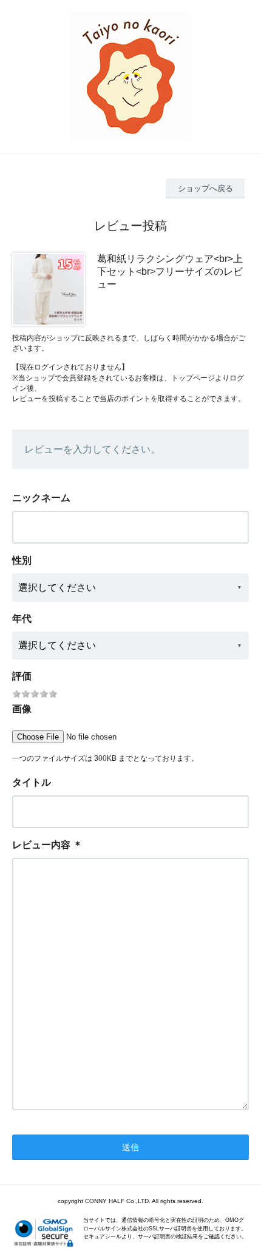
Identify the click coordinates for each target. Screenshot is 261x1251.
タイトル (31, 782)
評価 (22, 676)
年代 (22, 618)
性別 (22, 560)
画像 (22, 709)
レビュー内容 (41, 845)
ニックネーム (41, 498)
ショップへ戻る (205, 188)
